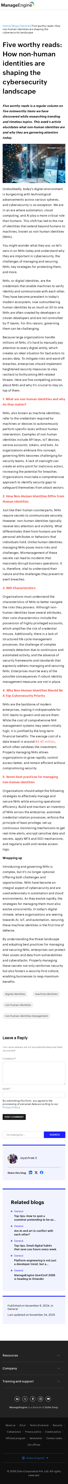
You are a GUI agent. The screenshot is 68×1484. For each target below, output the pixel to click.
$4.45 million (45, 741)
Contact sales (54, 1438)
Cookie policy (53, 1432)
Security (57, 1425)
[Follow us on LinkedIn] (17, 1399)
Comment (9, 1059)
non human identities (18, 1005)
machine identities (46, 994)
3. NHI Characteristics (19, 588)
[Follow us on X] (25, 1399)
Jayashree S (28, 1158)
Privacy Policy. (12, 1107)
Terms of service (39, 1425)
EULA (23, 1425)
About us (10, 1425)
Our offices (34, 1445)
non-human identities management (26, 1015)
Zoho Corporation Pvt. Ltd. (33, 1471)
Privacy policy (33, 1432)
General (13, 1309)
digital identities (15, 994)
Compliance (14, 1432)
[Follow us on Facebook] (32, 1399)
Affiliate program (16, 1438)
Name (6, 1089)
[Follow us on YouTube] (48, 1399)
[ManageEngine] (22, 5)
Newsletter (36, 1438)
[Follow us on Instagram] (40, 1399)
